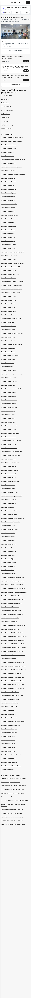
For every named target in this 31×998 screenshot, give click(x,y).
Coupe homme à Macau (8, 488)
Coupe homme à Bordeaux (8, 226)
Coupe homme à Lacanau (8, 392)
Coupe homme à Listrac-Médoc (10, 470)
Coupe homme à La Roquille (9, 381)
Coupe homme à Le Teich (8, 444)
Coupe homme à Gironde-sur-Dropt (11, 344)
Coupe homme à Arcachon (8, 148)
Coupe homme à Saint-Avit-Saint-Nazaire (13, 588)
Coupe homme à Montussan (9, 514)
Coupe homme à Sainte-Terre (9, 703)
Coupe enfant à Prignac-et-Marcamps (12, 809)
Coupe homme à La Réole (8, 377)
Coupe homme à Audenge (8, 170)
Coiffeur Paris (5, 121)
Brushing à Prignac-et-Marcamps (10, 782)
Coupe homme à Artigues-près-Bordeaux (13, 159)
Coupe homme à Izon (7, 366)
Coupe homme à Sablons (8, 573)
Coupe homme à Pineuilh (8, 544)
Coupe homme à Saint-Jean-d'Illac (11, 610)
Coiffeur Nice (5, 117)
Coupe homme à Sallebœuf (9, 706)
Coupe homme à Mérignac (8, 503)
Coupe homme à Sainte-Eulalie (10, 692)
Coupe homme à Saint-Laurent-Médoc (12, 614)
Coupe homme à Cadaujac (8, 244)
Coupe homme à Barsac (8, 178)
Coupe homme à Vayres (8, 751)
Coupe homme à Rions (7, 570)
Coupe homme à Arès (7, 152)
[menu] (2, 2)
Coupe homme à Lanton (8, 418)
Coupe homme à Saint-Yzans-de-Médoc (12, 688)
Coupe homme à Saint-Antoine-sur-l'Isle (12, 581)
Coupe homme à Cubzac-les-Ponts (11, 318)
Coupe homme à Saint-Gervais (10, 607)
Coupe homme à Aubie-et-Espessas (11, 167)
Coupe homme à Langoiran (9, 407)
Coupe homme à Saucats (8, 714)
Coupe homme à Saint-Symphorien (11, 673)
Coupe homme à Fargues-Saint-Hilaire (12, 333)
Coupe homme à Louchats (8, 477)
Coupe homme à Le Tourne (9, 448)
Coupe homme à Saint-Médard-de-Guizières (14, 636)
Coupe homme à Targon (8, 740)
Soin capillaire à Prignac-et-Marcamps (12, 820)
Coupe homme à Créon (7, 315)
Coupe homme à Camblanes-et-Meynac (12, 263)
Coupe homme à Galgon (8, 340)
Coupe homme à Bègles (8, 196)
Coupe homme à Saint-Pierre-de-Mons (12, 651)
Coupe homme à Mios (7, 507)
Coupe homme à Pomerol (8, 551)
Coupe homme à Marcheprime (9, 492)
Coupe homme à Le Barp (8, 422)
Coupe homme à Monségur (9, 511)
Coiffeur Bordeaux (6, 95)
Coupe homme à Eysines (8, 329)
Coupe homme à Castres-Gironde (11, 292)
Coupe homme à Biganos (8, 207)
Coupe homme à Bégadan (8, 193)
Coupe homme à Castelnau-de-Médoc (12, 285)
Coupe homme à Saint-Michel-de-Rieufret (13, 644)
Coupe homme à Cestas (8, 307)
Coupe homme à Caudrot (8, 296)
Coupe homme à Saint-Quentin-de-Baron (13, 655)
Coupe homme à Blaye (7, 222)
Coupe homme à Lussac (8, 485)
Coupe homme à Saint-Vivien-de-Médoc (12, 681)
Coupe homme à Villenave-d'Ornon (11, 766)
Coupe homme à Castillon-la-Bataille (11, 289)
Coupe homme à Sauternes (9, 718)
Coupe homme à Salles (7, 710)
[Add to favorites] (27, 26)
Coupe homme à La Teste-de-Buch (11, 389)
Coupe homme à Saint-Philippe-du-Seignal (13, 647)
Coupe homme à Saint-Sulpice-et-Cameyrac (14, 669)
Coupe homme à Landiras (8, 403)
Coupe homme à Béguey (8, 200)
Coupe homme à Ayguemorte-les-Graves (13, 174)
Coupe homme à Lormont (8, 474)
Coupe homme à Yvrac (7, 769)
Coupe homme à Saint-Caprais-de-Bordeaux (14, 592)
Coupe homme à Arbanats (8, 145)
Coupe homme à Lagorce (8, 396)
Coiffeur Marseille (6, 106)
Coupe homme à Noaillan (8, 525)
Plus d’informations (15, 84)
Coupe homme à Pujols (7, 559)
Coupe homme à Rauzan (8, 566)
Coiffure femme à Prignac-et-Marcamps (12, 789)
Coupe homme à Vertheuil (8, 758)
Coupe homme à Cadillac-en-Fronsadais (12, 252)
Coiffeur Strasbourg (7, 125)
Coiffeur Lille (5, 99)
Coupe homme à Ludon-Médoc (10, 481)
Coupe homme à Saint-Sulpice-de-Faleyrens (14, 666)
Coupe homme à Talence (8, 736)
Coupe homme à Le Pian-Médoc (10, 433)
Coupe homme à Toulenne (8, 743)
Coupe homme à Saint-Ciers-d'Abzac (11, 596)
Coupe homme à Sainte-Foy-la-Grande (12, 695)
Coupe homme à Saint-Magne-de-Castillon (13, 625)
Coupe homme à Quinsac (8, 562)
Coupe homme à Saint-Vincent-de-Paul (12, 677)
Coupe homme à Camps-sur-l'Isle (10, 267)
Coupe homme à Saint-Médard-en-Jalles (13, 640)
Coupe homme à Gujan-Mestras (10, 355)
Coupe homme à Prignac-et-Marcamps (12, 817)
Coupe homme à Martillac (8, 499)
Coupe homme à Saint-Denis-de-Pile (11, 603)
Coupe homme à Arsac (7, 156)
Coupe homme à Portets (8, 555)
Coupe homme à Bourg (7, 233)
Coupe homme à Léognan (8, 459)
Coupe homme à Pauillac (8, 533)
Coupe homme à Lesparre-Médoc (10, 462)
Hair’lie (4, 42)
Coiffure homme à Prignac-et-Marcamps (12, 793)
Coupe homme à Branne (8, 237)
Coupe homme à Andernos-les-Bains (11, 141)
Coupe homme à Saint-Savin (9, 658)
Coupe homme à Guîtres (8, 352)
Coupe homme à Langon (8, 411)
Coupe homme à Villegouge (9, 762)
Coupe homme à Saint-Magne (9, 621)
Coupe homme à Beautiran (8, 189)
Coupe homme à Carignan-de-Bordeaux (12, 281)
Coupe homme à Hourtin (8, 359)
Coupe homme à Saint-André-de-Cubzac (13, 577)
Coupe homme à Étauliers (8, 326)
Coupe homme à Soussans (9, 732)
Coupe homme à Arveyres (8, 163)
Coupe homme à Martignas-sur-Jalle (11, 496)
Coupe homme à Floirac (8, 337)
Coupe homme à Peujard (8, 540)
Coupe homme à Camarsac (9, 255)
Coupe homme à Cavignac (8, 300)
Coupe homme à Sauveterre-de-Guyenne (13, 721)
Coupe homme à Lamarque (9, 400)
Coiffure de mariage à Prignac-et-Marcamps (13, 785)
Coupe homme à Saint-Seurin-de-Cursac (13, 662)
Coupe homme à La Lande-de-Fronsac (12, 374)
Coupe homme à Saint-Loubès (10, 618)
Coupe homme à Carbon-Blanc (10, 274)
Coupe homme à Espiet (8, 322)
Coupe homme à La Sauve (8, 385)
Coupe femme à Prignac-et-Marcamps (12, 813)
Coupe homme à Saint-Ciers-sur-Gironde (13, 599)
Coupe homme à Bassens (8, 182)
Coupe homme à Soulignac (9, 729)
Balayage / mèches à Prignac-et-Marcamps (13, 778)
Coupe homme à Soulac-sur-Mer (10, 725)
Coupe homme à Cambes (8, 259)
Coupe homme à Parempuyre (9, 529)
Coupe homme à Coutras (8, 311)
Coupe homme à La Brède (8, 370)
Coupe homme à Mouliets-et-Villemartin (12, 518)
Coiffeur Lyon (5, 103)
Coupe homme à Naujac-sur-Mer (10, 522)
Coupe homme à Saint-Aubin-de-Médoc (12, 584)
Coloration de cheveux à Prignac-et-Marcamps (14, 800)
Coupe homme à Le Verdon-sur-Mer (11, 451)
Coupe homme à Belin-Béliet (9, 204)
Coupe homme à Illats (7, 363)
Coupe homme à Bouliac (8, 230)
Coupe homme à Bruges (8, 241)
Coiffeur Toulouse (6, 128)
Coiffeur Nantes (5, 114)
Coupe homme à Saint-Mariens (10, 629)
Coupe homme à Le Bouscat (9, 426)
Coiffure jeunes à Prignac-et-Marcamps (12, 796)
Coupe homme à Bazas (7, 185)
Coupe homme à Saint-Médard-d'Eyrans (12, 633)
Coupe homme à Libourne (8, 466)
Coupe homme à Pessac (8, 536)
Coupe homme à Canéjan (8, 270)
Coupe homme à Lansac (8, 414)
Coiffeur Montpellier (7, 110)
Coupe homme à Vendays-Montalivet (11, 755)
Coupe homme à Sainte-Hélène (10, 699)
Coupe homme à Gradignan (9, 348)
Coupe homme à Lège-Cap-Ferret (10, 455)
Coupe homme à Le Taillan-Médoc (11, 440)
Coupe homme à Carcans (8, 278)
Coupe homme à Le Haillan (8, 429)
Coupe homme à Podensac (9, 547)
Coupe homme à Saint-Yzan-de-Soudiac (12, 684)
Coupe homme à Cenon (8, 304)
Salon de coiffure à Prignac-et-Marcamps (13, 824)
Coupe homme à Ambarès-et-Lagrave (12, 137)
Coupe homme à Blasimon (8, 219)
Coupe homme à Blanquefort (9, 215)
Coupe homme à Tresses (8, 747)
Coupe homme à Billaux (8, 211)
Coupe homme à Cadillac (8, 248)
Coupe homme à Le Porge (8, 437)
